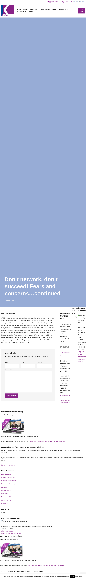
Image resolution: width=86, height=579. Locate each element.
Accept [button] (72, 576)
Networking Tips (6, 500)
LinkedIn (4, 487)
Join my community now (8, 465)
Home (19, 9)
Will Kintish (4, 503)
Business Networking (8, 484)
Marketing (4, 493)
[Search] (76, 317)
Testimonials (21, 11)
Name (7, 362)
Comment (8, 370)
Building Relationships (8, 477)
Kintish (8, 300)
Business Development (8, 480)
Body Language (6, 474)
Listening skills (6, 490)
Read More (78, 576)
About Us (31, 11)
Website (39, 362)
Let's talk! (81, 10)
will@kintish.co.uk (66, 2)
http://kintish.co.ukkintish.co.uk (82, 359)
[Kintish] (8, 10)
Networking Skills (6, 497)
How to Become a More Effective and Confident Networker (47, 441)
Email (23, 362)
